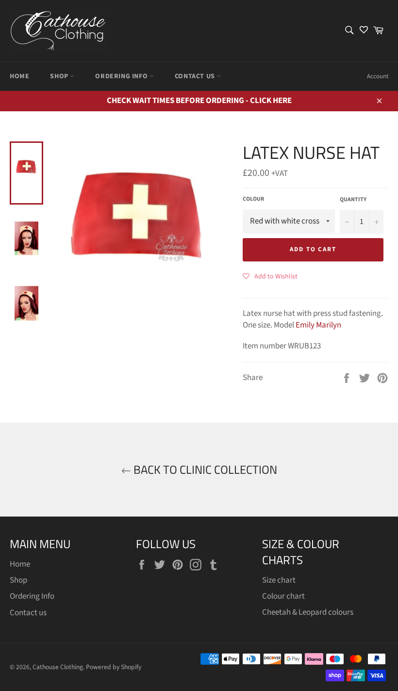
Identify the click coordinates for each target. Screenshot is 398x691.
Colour (253, 199)
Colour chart (283, 596)
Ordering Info (122, 76)
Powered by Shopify (113, 667)
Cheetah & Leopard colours (307, 612)
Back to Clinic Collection (204, 470)
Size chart (279, 580)
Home (19, 76)
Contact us (196, 76)
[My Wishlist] (364, 31)
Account (377, 76)
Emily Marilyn (318, 325)
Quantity (353, 200)
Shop (60, 76)
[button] (270, 276)
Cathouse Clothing (58, 667)
